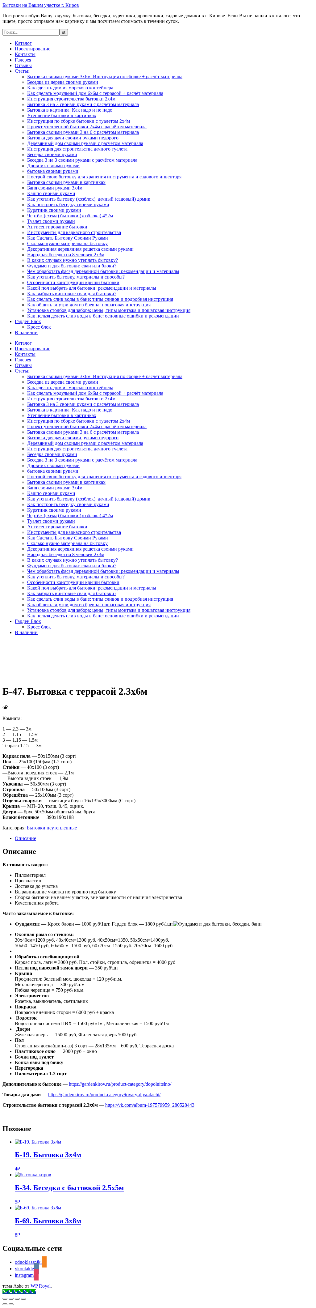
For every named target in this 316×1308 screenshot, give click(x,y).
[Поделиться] (17, 1299)
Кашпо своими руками (51, 193)
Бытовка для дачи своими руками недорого (72, 137)
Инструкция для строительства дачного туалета (77, 148)
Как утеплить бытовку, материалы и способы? (76, 276)
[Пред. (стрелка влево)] (4, 1304)
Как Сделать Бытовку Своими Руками (67, 238)
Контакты (25, 54)
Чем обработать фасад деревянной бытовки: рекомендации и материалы (103, 271)
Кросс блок (39, 327)
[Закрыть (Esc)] (23, 1299)
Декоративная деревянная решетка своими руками (80, 249)
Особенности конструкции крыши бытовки (73, 282)
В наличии (26, 332)
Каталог (23, 43)
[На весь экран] (11, 1299)
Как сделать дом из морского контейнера (70, 87)
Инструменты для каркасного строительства (74, 232)
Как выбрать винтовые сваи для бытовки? (71, 293)
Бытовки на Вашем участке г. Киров (40, 5)
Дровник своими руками (53, 165)
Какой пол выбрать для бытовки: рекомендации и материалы (91, 288)
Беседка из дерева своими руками (62, 82)
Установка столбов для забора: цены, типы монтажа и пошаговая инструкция (108, 310)
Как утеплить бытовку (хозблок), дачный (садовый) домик (88, 199)
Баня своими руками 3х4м (54, 187)
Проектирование (32, 48)
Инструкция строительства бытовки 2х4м (71, 98)
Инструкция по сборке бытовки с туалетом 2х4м (78, 121)
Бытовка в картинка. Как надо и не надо (69, 110)
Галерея (23, 59)
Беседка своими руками (52, 154)
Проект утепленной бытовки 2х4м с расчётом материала (87, 126)
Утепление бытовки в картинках (61, 115)
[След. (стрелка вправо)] (11, 1304)
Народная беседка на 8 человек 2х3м (65, 254)
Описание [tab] (25, 838)
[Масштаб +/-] (4, 1299)
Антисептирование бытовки (57, 226)
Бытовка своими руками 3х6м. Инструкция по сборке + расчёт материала (104, 76)
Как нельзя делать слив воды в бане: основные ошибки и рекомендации (103, 315)
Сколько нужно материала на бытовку (67, 243)
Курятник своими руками (54, 210)
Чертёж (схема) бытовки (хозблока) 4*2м (70, 215)
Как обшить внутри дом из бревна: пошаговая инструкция (89, 304)
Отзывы (23, 65)
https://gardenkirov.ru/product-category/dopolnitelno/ (120, 1084)
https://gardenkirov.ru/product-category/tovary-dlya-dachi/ (104, 1094)
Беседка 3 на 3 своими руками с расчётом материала (82, 160)
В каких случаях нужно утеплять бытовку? (72, 260)
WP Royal (41, 1286)
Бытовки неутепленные (52, 827)
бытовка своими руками (52, 171)
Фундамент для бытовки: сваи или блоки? (71, 265)
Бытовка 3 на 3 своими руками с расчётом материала (83, 104)
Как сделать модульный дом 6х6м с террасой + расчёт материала (95, 93)
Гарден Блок (28, 321)
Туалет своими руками (51, 221)
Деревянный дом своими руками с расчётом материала (85, 143)
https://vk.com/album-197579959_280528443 (149, 1105)
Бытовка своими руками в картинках (66, 182)
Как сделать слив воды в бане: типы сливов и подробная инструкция (100, 299)
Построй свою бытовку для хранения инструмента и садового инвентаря (104, 176)
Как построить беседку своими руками (68, 204)
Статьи (22, 71)
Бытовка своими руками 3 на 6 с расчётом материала (83, 132)
